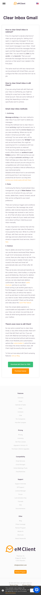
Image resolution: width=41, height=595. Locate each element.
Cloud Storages (20, 464)
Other (20, 516)
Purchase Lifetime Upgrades (20, 449)
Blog (20, 521)
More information (10, 593)
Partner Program (20, 528)
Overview (20, 398)
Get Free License (20, 442)
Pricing (20, 430)
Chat (20, 415)
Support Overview (20, 484)
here (6, 242)
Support (20, 479)
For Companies (20, 419)
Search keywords (20, 538)
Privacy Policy (26, 585)
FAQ (20, 505)
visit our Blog (15, 356)
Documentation (20, 508)
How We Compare (20, 422)
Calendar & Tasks (20, 405)
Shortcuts (20, 535)
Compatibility (20, 457)
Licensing (20, 438)
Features (20, 393)
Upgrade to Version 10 (20, 445)
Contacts (20, 412)
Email (20, 401)
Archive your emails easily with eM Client (18, 180)
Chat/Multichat (20, 471)
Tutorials (20, 501)
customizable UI (19, 343)
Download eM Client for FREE (20, 364)
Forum (20, 494)
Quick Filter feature (25, 303)
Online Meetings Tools (20, 468)
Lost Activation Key (20, 498)
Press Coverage (20, 524)
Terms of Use (14, 585)
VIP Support (20, 487)
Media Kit (20, 531)
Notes (20, 408)
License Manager (20, 491)
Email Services (20, 461)
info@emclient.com (20, 565)
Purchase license (20, 371)
